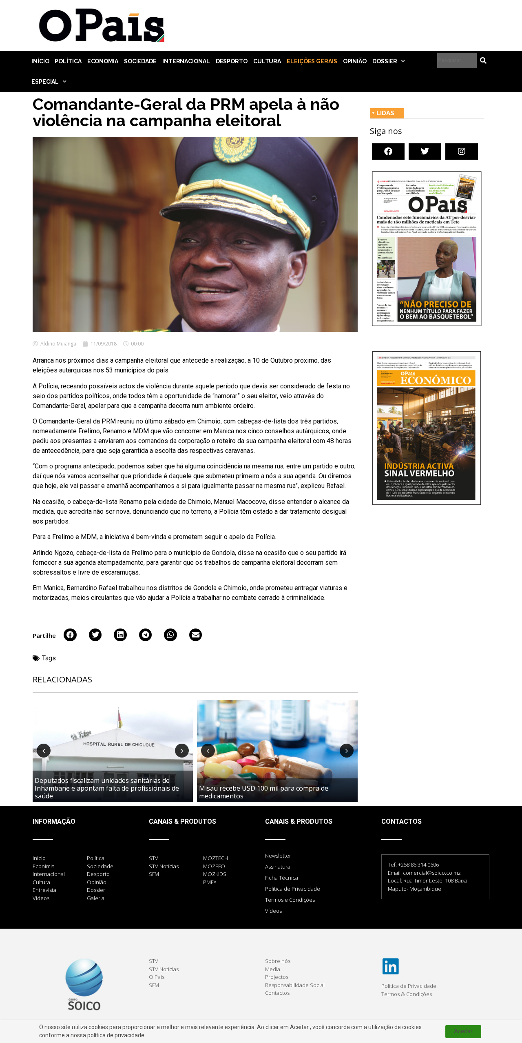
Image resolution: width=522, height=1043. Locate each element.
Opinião (355, 61)
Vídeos (273, 910)
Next (182, 751)
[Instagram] (461, 151)
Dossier (384, 61)
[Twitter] (425, 151)
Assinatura (277, 866)
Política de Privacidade (292, 888)
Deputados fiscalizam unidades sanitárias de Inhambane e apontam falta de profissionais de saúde (107, 788)
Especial (45, 81)
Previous (44, 751)
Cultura (267, 61)
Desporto (232, 61)
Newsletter (278, 855)
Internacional (186, 61)
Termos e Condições (290, 899)
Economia (102, 61)
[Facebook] (388, 151)
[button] (70, 635)
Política (68, 61)
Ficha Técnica (281, 877)
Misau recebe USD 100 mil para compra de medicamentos (263, 792)
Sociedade (140, 61)
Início (40, 61)
